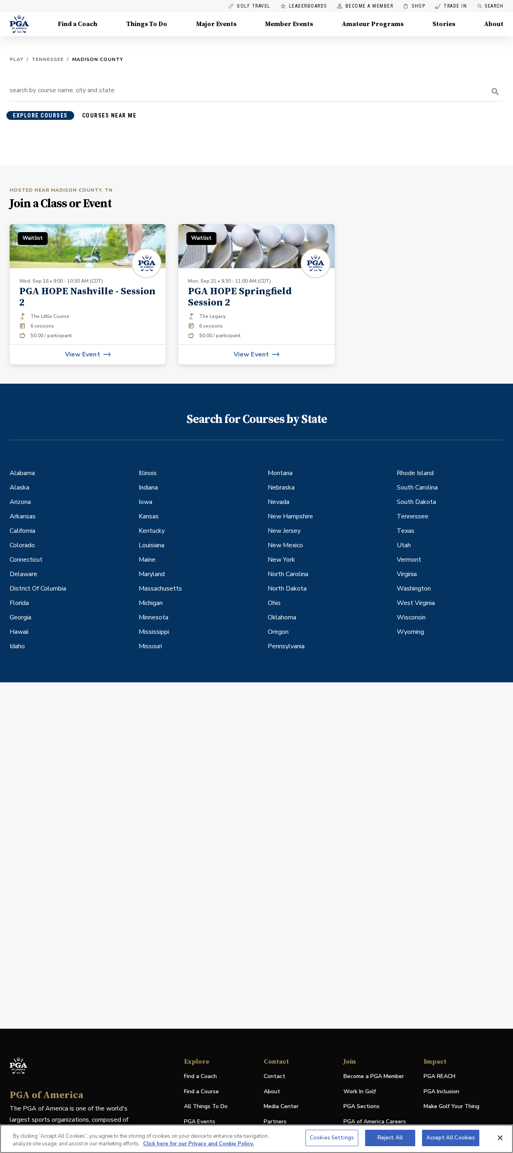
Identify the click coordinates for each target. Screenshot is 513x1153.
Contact (274, 1076)
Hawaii (19, 631)
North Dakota (287, 588)
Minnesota (153, 617)
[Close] (500, 1138)
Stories (443, 24)
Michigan (151, 603)
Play (16, 59)
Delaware (23, 574)
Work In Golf (359, 1091)
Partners (275, 1121)
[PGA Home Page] (19, 24)
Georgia (20, 617)
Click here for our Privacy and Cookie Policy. (198, 1144)
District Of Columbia (38, 588)
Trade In (451, 6)
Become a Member (369, 6)
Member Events (289, 24)
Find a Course (201, 1091)
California (22, 530)
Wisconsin (411, 617)
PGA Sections (361, 1106)
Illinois (148, 473)
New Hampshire (290, 516)
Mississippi (154, 631)
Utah (404, 545)
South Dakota (416, 502)
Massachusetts (160, 588)
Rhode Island (415, 473)
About (493, 24)
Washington (414, 588)
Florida (19, 603)
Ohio (274, 603)
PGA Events (199, 1121)
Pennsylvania (286, 646)
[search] (495, 92)
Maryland (152, 574)
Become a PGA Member (373, 1076)
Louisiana (151, 545)
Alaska (19, 487)
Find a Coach (77, 24)
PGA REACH (439, 1076)
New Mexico (285, 545)
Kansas (149, 516)
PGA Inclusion (441, 1091)
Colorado (22, 545)
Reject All (390, 1137)
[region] (256, 1139)
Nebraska (281, 487)
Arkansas (23, 516)
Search (494, 6)
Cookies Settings (332, 1137)
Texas (405, 530)
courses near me (109, 115)
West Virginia (416, 603)
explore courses (40, 115)
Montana (280, 473)
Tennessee (48, 59)
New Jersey (284, 530)
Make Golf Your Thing (451, 1106)
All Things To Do (206, 1106)
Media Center (281, 1106)
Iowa (145, 502)
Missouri (150, 646)
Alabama (22, 473)
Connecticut (26, 559)
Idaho (17, 646)
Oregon (278, 631)
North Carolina (288, 574)
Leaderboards (308, 6)
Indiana (148, 487)
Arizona (20, 502)
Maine (147, 559)
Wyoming (410, 631)
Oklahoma (282, 617)
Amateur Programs (373, 24)
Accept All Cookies (450, 1137)
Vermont (409, 559)
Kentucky (152, 530)
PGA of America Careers (374, 1122)
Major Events (216, 24)
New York (281, 559)
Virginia (407, 574)
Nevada (278, 502)
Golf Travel (254, 6)
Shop (414, 6)
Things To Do (146, 24)
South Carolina (417, 487)
